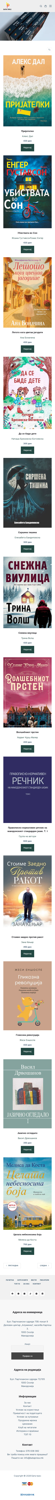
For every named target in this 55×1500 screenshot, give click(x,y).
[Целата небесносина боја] (27, 1193)
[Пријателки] (27, 90)
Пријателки (27, 131)
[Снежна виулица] (27, 592)
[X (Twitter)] (24, 1294)
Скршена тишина (27, 533)
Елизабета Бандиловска (27, 537)
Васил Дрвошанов (27, 1138)
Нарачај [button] (27, 147)
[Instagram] (18, 1294)
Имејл (27, 1344)
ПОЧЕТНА (10, 1280)
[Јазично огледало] (27, 1093)
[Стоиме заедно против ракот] (27, 893)
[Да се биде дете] (27, 393)
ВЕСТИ (34, 1280)
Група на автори (27, 836)
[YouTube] (36, 1294)
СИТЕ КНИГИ (22, 1280)
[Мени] (50, 6)
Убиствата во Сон (27, 233)
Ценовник (27, 1423)
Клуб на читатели (27, 1427)
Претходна (13, 1266)
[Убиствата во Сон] (27, 191)
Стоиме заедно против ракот (27, 937)
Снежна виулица (27, 633)
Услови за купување (27, 1416)
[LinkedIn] (42, 1294)
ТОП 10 (17, 1284)
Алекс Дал (27, 136)
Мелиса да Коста (27, 1239)
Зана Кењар (27, 942)
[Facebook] (12, 1294)
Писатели (44, 1280)
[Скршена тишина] (27, 493)
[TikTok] (30, 1294)
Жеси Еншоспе (27, 1040)
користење (33, 1409)
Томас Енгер (36, 238)
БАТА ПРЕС (7, 9)
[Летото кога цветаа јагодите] (27, 292)
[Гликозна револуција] (27, 995)
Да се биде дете (27, 434)
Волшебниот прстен (27, 732)
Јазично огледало (27, 1133)
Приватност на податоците (27, 1413)
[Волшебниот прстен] (27, 692)
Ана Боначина (27, 337)
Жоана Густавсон (21, 238)
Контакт (37, 1284)
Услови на (21, 1409)
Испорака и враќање (27, 1431)
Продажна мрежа (27, 1420)
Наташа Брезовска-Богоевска (27, 438)
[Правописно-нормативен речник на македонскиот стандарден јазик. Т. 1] (27, 790)
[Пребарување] (41, 6)
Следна (43, 1266)
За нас (26, 1284)
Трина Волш (27, 638)
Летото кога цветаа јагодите (27, 333)
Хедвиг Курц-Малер (27, 737)
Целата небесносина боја (27, 1235)
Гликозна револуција (27, 1035)
